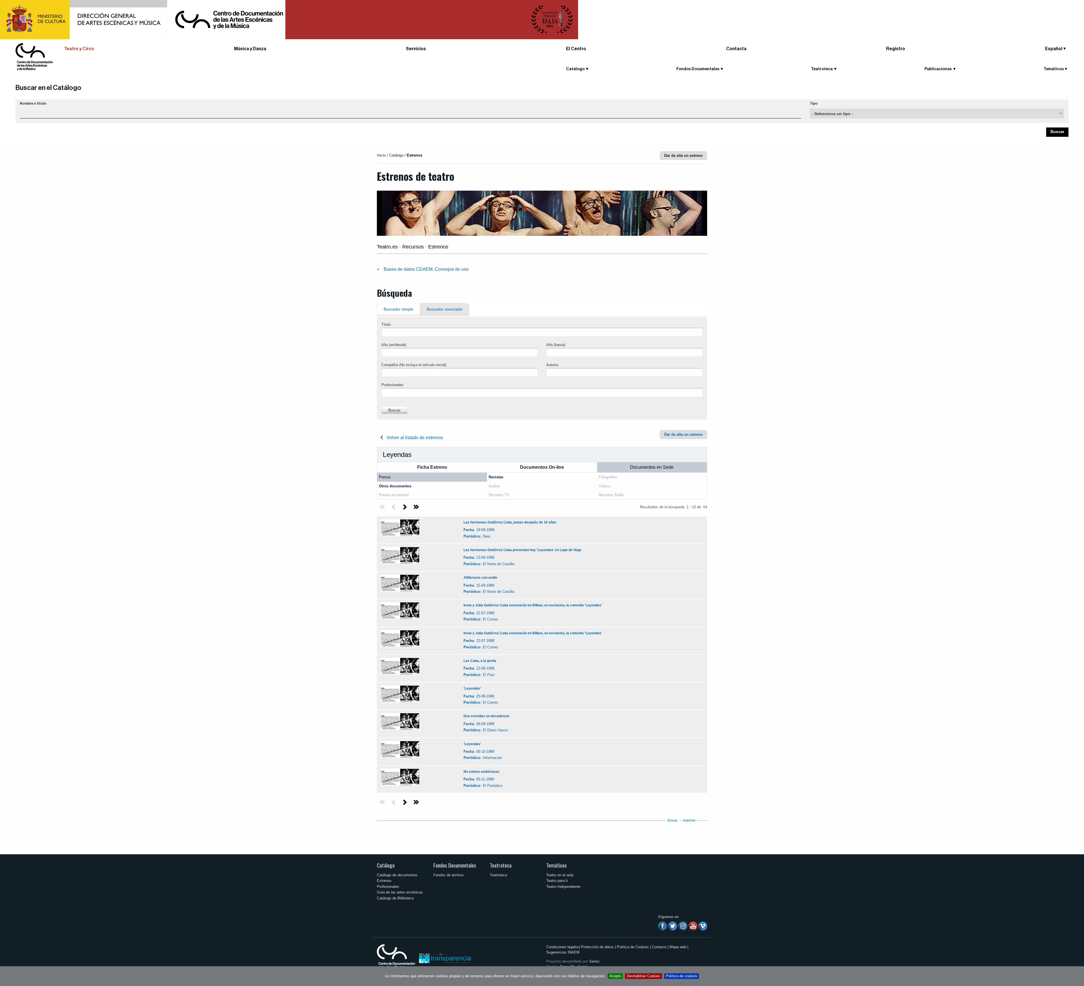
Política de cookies (681, 976)
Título (386, 324)
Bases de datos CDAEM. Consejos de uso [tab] (426, 269)
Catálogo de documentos (397, 875)
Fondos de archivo (448, 875)
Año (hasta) (555, 345)
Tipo (814, 103)
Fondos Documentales (454, 865)
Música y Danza (250, 49)
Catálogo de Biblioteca (395, 898)
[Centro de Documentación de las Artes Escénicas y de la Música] (34, 56)
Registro (895, 49)
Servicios (416, 49)
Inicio (381, 155)
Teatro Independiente (563, 886)
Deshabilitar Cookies (643, 976)
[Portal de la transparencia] (444, 958)
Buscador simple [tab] (398, 309)
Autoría (552, 365)
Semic (594, 961)
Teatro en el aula (559, 875)
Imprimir (689, 820)
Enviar (673, 820)
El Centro (576, 49)
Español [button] (1053, 49)
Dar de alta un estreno (683, 155)
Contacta (736, 49)
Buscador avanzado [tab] (444, 309)
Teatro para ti (557, 881)
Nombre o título (33, 103)
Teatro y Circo (79, 49)
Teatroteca (501, 865)
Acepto (615, 976)
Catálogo (386, 865)
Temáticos (556, 865)
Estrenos (384, 881)
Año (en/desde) (393, 345)
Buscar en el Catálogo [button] (48, 87)
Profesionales (392, 385)
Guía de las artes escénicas (400, 892)
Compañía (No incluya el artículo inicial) (413, 365)
